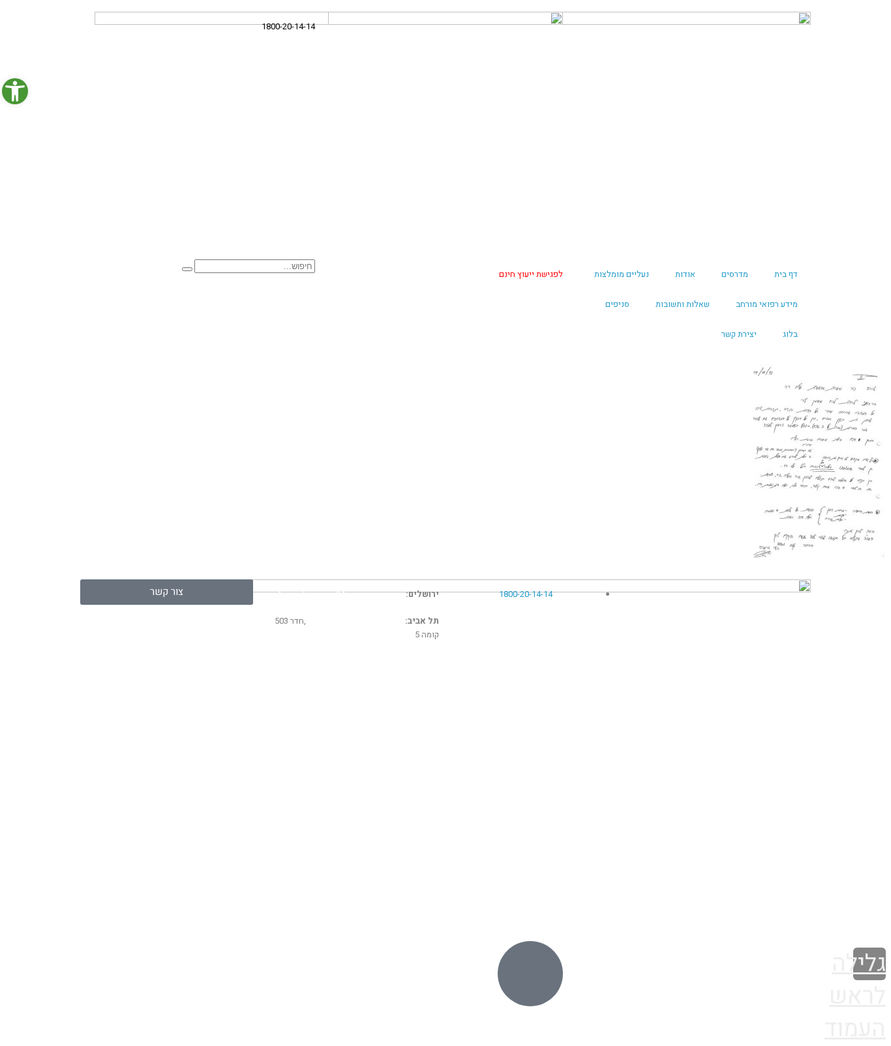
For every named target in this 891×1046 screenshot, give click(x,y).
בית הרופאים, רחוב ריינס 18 (355, 621)
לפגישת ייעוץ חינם (531, 274)
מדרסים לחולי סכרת (583, 781)
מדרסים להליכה (591, 795)
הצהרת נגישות (704, 912)
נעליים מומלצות (621, 274)
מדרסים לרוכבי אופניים (389, 795)
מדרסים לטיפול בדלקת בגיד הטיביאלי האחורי (544, 745)
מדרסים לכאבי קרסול (207, 766)
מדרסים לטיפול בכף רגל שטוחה (556, 809)
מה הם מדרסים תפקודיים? (754, 710)
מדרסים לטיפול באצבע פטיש (747, 846)
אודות (685, 274)
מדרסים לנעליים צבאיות (760, 732)
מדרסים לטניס (408, 766)
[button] (15, 91)
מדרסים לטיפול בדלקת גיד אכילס (553, 724)
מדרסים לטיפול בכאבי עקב (380, 710)
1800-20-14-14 (288, 26)
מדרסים (734, 274)
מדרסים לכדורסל (403, 738)
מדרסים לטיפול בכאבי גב (571, 710)
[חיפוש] (187, 269)
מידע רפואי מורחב (767, 304)
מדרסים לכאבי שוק (211, 724)
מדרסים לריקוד (778, 800)
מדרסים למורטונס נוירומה (199, 738)
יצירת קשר (739, 334)
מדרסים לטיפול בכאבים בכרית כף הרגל (541, 823)
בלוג (790, 334)
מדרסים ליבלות (221, 710)
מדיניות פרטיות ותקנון (773, 912)
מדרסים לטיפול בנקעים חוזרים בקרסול (355, 781)
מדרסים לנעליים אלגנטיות (756, 755)
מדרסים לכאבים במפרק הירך (191, 781)
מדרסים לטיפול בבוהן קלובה (563, 766)
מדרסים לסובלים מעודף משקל (372, 809)
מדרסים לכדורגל (404, 752)
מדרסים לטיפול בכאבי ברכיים (375, 724)
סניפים (617, 304)
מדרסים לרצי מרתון (771, 777)
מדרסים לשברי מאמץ (207, 752)
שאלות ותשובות (683, 304)
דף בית (786, 274)
